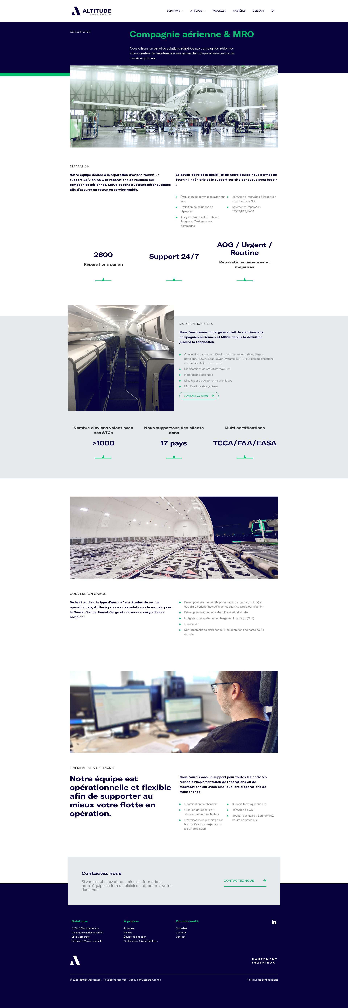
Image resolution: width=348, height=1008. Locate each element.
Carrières (239, 10)
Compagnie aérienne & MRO (88, 932)
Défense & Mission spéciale (87, 941)
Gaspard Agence (151, 979)
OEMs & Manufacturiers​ (85, 928)
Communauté (187, 921)
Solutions (173, 10)
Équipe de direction (135, 936)
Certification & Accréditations (141, 941)
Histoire (128, 932)
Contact (258, 10)
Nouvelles (219, 10)
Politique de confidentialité (263, 979)
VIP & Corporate (81, 936)
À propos (196, 10)
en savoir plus (212, 363)
